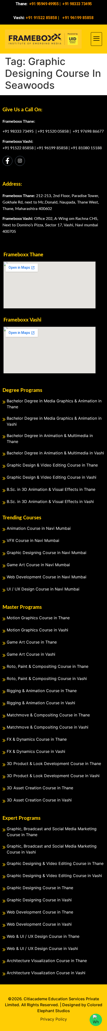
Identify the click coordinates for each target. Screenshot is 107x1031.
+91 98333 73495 (18, 131)
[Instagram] (20, 161)
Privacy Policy (53, 1019)
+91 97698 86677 (88, 131)
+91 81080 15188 (86, 148)
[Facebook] (7, 161)
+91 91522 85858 (18, 148)
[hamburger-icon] (96, 39)
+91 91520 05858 (53, 131)
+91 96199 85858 (52, 148)
